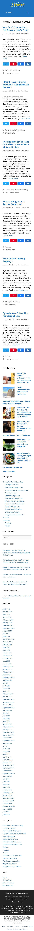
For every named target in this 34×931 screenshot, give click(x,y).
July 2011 (6, 746)
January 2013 (7, 697)
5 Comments (10, 133)
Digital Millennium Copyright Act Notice (17, 896)
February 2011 (8, 760)
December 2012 (8, 699)
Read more (26, 119)
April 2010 (6, 787)
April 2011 (6, 754)
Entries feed (7, 880)
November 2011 (8, 735)
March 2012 (7, 724)
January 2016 (7, 655)
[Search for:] (17, 538)
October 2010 (8, 771)
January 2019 (7, 612)
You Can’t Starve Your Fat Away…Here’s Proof (16, 28)
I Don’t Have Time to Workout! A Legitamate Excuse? (16, 84)
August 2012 (7, 710)
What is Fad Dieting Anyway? (14, 260)
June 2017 (6, 636)
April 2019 (6, 609)
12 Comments (10, 304)
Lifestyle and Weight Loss (14, 498)
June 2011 (6, 749)
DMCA (14, 929)
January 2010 (7, 795)
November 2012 (8, 702)
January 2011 (7, 762)
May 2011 (6, 751)
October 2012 (8, 705)
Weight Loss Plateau (12, 512)
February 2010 (8, 793)
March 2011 (7, 757)
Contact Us (25, 926)
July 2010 (6, 779)
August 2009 (7, 809)
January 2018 (7, 623)
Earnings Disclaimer (12, 899)
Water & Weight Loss (12, 506)
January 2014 (7, 675)
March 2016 (7, 653)
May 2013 (6, 688)
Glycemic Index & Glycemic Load (16, 490)
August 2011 (7, 743)
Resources (6, 520)
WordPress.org (8, 885)
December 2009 (8, 798)
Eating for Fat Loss (12, 70)
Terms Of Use (9, 893)
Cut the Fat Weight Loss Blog (16, 190)
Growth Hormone (11, 493)
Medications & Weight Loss (14, 501)
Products (8, 523)
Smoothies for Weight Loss (14, 504)
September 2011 (9, 740)
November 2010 (8, 768)
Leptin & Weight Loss (12, 496)
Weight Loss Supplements (14, 515)
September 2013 (9, 677)
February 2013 (8, 694)
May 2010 (6, 784)
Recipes (8, 247)
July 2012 (6, 713)
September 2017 (9, 628)
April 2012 (6, 721)
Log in (5, 877)
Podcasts (8, 356)
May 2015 (6, 661)
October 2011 (8, 738)
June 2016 (6, 647)
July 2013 (6, 683)
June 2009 (6, 814)
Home (3, 926)
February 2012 (8, 727)
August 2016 (7, 645)
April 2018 (6, 614)
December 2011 (8, 732)
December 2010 (8, 765)
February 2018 (8, 620)
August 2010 (7, 776)
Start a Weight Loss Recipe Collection (14, 203)
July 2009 (6, 812)
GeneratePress (21, 912)
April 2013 (6, 691)
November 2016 (8, 639)
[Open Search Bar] (27, 12)
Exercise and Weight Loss (15, 130)
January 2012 (7, 730)
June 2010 (6, 782)
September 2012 (9, 708)
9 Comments (10, 250)
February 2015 (8, 666)
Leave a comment (12, 73)
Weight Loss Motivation (13, 509)
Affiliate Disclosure (22, 893)
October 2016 (8, 642)
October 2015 (8, 658)
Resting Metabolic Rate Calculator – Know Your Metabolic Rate (16, 144)
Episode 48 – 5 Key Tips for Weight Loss (15, 314)
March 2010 (7, 790)
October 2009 (8, 803)
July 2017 (6, 634)
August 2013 (7, 680)
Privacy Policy (24, 899)
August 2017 (7, 631)
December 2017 (8, 625)
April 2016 (6, 650)
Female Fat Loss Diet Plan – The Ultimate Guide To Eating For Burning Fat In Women (16, 552)
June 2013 (6, 686)
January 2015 (7, 669)
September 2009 (9, 806)
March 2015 (7, 664)
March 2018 (7, 617)
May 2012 (6, 719)
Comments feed (8, 883)
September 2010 (9, 773)
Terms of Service (17, 902)
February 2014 (8, 672)
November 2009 (8, 801)
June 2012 (6, 716)
